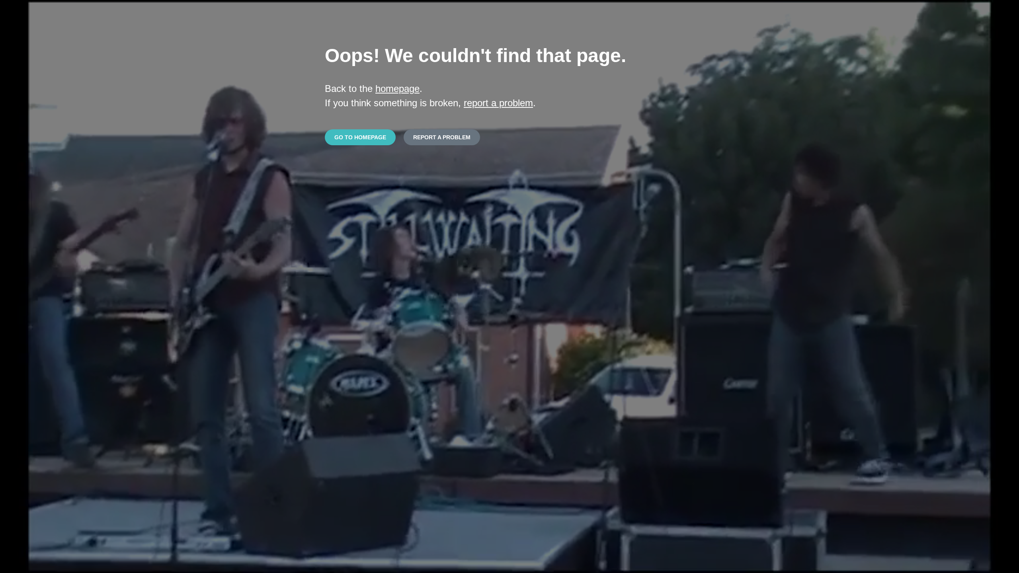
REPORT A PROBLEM (441, 137)
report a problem (498, 102)
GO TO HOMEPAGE (360, 137)
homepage (397, 88)
